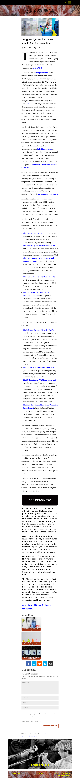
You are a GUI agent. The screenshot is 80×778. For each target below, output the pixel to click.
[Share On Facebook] (28, 663)
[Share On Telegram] (45, 663)
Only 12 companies (44, 149)
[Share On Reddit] (39, 663)
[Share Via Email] (50, 663)
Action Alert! (37, 68)
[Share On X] (34, 663)
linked (27, 104)
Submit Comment (50, 726)
